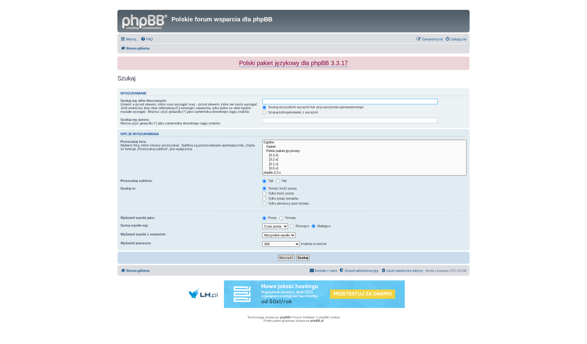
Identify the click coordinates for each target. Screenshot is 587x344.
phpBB (285, 317)
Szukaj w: (128, 188)
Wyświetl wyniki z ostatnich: (143, 234)
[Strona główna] (145, 21)
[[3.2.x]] (364, 159)
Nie (284, 181)
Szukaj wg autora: (135, 119)
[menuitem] (147, 39)
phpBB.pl (316, 320)
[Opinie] (364, 147)
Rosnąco (302, 226)
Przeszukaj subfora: (136, 181)
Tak (270, 181)
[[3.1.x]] (364, 164)
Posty (272, 218)
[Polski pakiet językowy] (364, 151)
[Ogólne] (364, 142)
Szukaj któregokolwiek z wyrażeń (292, 112)
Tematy (290, 218)
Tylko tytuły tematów (282, 198)
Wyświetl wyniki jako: (137, 218)
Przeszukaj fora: (133, 141)
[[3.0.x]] (364, 168)
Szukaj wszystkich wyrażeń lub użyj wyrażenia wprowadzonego (315, 107)
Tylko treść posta (280, 193)
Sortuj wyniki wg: (134, 225)
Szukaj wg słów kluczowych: (143, 100)
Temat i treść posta (282, 188)
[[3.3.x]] (364, 155)
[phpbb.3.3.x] (364, 173)
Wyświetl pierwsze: (135, 243)
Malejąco (323, 226)
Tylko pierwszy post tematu (288, 203)
